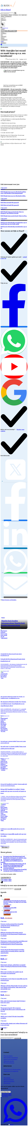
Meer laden (5, 847)
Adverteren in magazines (11, 1071)
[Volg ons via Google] (14, 392)
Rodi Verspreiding (9, 1081)
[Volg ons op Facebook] (14, 326)
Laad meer (6, 914)
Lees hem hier (5, 877)
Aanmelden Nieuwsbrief (8, 31)
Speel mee (3, 59)
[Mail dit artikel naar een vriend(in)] (15, 597)
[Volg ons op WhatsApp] (14, 341)
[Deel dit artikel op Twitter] (15, 481)
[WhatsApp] (15, 1122)
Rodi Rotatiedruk (9, 1079)
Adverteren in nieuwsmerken (12, 1069)
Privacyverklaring (9, 1063)
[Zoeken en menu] (3, 24)
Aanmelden (17, 889)
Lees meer (4, 955)
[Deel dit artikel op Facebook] (15, 520)
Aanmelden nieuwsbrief (11, 1057)
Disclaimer (7, 1083)
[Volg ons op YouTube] (14, 367)
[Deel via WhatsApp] (15, 572)
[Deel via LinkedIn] (15, 548)
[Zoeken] (15, 13)
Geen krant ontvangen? (10, 1059)
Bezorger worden (9, 1061)
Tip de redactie (8, 1056)
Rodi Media (7, 1078)
